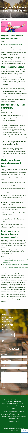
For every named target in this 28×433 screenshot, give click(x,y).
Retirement (11, 44)
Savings (20, 44)
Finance (16, 44)
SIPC (6, 403)
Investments (5, 44)
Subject (8, 365)
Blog (2, 22)
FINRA (3, 403)
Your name (9, 354)
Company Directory (8, 334)
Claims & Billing (4, 19)
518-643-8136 (8, 329)
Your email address (11, 360)
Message (9, 371)
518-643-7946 (10, 327)
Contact (3, 26)
